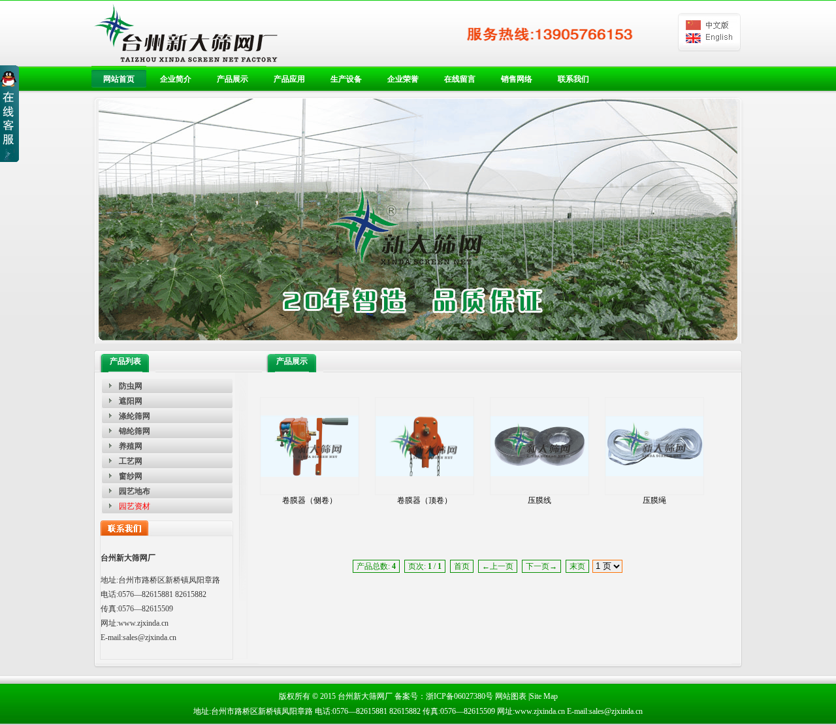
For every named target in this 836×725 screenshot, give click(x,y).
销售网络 (516, 79)
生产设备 (346, 79)
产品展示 (232, 79)
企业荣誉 (403, 79)
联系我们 (573, 79)
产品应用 (289, 79)
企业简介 (175, 79)
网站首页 (119, 79)
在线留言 (459, 79)
